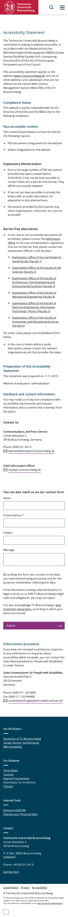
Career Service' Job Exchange (21, 743)
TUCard (8, 786)
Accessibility (39, 887)
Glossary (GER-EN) (14, 810)
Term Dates (10, 770)
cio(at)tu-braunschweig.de (24, 470)
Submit (10, 625)
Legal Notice (10, 887)
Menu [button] (62, 7)
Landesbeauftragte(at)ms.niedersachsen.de (35, 700)
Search (51, 7)
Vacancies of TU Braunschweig (22, 739)
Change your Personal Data (20, 814)
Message (8, 550)
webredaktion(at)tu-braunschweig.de (31, 451)
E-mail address (13, 515)
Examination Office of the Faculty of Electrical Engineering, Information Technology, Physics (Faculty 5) (34, 307)
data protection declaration (49, 903)
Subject (8, 532)
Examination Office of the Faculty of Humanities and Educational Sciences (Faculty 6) (35, 322)
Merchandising (12, 747)
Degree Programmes (16, 778)
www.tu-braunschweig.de (29, 76)
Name (7, 498)
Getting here (11, 872)
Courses (8, 774)
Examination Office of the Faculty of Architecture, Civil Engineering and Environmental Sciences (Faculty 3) (34, 282)
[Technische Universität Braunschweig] (19, 7)
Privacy (25, 887)
